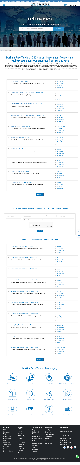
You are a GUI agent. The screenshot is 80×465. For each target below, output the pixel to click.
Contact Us (48, 432)
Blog (46, 441)
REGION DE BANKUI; (16, 137)
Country (20, 431)
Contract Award (25, 1)
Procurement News (35, 1)
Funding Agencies (20, 439)
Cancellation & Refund (49, 437)
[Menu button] (4, 5)
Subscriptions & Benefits (7, 448)
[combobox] (48, 216)
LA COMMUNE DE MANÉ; (17, 182)
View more (40, 194)
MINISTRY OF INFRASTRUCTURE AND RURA (23, 115)
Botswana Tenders (35, 450)
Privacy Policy (44, 459)
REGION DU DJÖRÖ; (16, 148)
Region (20, 433)
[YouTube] (71, 447)
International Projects (14, 1)
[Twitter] (68, 447)
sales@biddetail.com (66, 432)
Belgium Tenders (37, 430)
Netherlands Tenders (35, 433)
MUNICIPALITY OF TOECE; (18, 81)
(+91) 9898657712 (65, 443)
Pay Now (54, 1)
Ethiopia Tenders (37, 438)
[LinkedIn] (75, 447)
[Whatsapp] (77, 457)
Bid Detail (62, 458)
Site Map (47, 430)
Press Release (49, 434)
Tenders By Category (21, 450)
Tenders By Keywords (21, 445)
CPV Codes (21, 442)
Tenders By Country (46, 1)
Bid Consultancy (8, 451)
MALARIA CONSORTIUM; (17, 126)
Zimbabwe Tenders (35, 446)
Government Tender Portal (7, 443)
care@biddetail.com (66, 436)
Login (78, 1)
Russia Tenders (36, 436)
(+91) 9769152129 (65, 439)
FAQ (19, 453)
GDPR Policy (49, 443)
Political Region (22, 436)
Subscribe (60, 1)
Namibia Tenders (37, 443)
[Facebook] (64, 447)
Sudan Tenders (36, 441)
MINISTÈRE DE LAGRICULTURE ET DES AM (22, 92)
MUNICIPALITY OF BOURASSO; (19, 160)
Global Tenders (4, 1)
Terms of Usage (36, 459)
